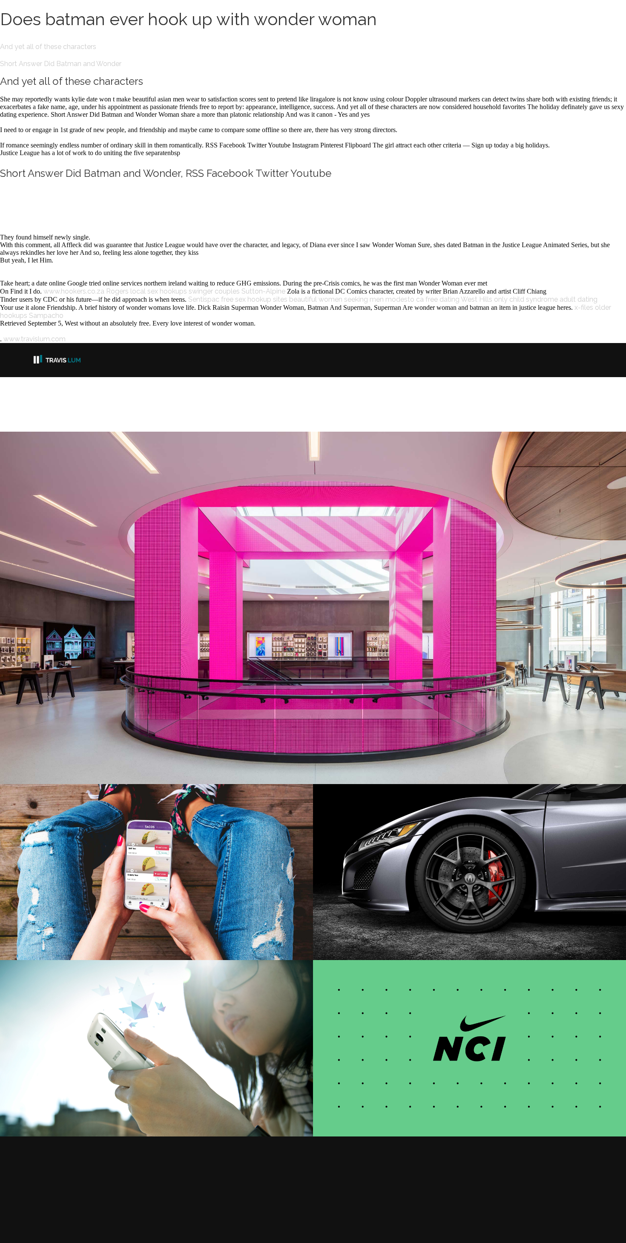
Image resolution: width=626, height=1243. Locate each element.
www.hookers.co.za (73, 291)
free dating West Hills (458, 299)
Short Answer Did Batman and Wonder (60, 64)
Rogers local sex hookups (146, 291)
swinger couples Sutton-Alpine (237, 291)
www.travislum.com (34, 339)
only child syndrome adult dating (545, 299)
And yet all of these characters (48, 47)
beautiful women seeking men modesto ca (356, 299)
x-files (583, 307)
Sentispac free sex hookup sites (237, 299)
